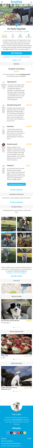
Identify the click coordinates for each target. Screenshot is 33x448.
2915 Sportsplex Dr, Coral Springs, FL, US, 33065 (16, 31)
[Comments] (5, 230)
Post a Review (17, 190)
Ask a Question (17, 202)
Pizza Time (4, 356)
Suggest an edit (16, 60)
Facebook (9, 273)
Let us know (16, 420)
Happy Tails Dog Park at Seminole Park (9, 388)
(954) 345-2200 (12, 57)
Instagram (23, 273)
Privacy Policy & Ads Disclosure (10, 443)
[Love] (2, 230)
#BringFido (16, 428)
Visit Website (16, 53)
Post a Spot (16, 414)
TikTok (16, 273)
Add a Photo (17, 276)
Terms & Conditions (7, 441)
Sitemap (3, 438)
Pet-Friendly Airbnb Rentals (10, 320)
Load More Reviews (16, 184)
